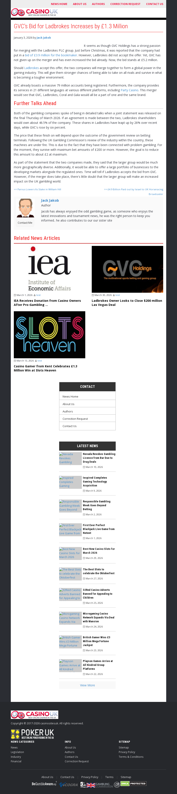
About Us (79, 4)
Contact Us (154, 4)
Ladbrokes (31, 68)
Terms (109, 777)
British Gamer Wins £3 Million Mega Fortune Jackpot (96, 641)
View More (87, 685)
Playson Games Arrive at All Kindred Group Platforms (98, 664)
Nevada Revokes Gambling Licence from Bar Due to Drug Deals (99, 457)
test (38, 295)
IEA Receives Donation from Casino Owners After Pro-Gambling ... (47, 303)
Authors (98, 4)
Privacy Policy (127, 752)
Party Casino (129, 90)
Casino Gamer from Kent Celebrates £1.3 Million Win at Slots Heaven (45, 368)
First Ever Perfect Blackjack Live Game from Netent (99, 529)
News (14, 747)
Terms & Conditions (131, 756)
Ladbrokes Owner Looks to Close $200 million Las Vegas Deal (127, 303)
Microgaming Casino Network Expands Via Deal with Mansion (98, 617)
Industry (16, 756)
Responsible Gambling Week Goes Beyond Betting (96, 505)
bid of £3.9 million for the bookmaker (51, 55)
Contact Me (25, 223)
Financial (16, 761)
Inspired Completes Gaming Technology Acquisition (95, 481)
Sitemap (124, 747)
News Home (59, 4)
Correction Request (125, 4)
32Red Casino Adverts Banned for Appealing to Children (97, 593)
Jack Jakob (44, 37)
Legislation (17, 752)
